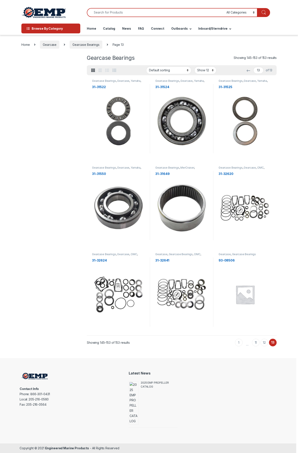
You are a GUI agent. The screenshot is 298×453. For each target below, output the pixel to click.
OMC (260, 167)
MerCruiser (187, 167)
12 (264, 342)
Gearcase (50, 44)
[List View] (107, 70)
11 (256, 342)
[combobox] (155, 12)
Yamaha (135, 80)
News (126, 28)
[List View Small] (114, 70)
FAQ (141, 28)
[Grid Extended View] (100, 70)
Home (91, 28)
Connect (157, 28)
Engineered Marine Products (67, 448)
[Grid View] (93, 70)
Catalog (109, 28)
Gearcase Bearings (85, 44)
